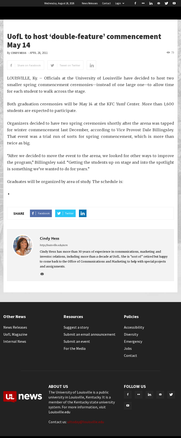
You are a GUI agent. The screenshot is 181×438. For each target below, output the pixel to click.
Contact (106, 3)
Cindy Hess (18, 53)
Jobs (128, 348)
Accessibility (134, 327)
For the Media (75, 348)
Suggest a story (76, 327)
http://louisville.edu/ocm (54, 245)
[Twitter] (166, 3)
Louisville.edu (59, 412)
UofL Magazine (15, 334)
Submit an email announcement (89, 334)
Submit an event (77, 341)
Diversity (131, 334)
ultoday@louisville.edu (85, 421)
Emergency (133, 341)
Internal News (14, 341)
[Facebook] (135, 3)
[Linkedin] (150, 3)
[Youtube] (174, 3)
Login (118, 3)
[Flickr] (143, 3)
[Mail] (158, 3)
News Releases (90, 3)
